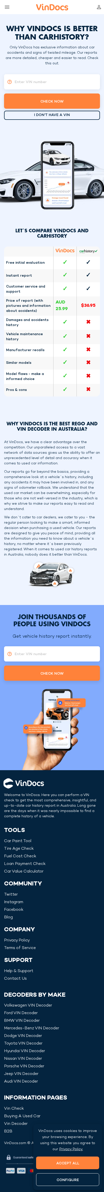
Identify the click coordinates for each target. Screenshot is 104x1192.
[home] (52, 7)
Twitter (11, 894)
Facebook (13, 909)
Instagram (13, 902)
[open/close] (6, 7)
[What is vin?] (8, 81)
